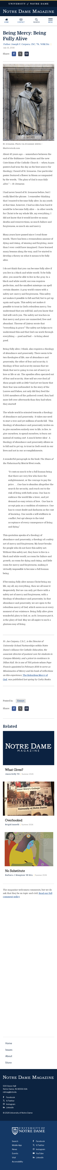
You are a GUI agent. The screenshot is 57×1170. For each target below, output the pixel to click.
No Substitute (15, 870)
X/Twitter (10, 1101)
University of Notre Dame (28, 4)
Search (36, 22)
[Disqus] (28, 934)
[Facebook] (14, 54)
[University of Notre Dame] (28, 1131)
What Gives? (14, 769)
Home (6, 22)
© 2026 (6, 1113)
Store (8, 1062)
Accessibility (17, 1161)
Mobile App (17, 1145)
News (14, 1149)
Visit (14, 1157)
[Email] (27, 54)
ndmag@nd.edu (10, 1092)
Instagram (10, 1104)
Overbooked (13, 820)
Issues (8, 1049)
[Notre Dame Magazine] (28, 1077)
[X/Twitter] (20, 54)
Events (15, 1153)
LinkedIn (10, 1107)
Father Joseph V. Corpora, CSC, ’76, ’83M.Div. (26, 44)
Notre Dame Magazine (28, 11)
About (8, 1056)
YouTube (40, 1153)
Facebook (10, 1097)
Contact (21, 22)
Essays (20, 701)
